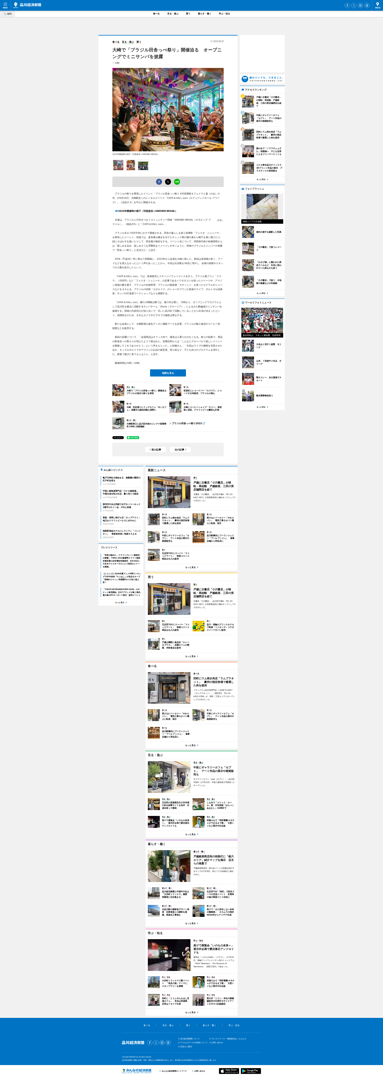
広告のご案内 (186, 1046)
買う (188, 13)
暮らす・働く (204, 13)
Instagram (360, 5)
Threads (367, 5)
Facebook (347, 5)
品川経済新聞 (27, 5)
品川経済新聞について (190, 1038)
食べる (156, 13)
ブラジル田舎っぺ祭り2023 (187, 423)
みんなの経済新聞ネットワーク (136, 1071)
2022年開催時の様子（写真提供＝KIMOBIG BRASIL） (147, 210)
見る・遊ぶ (172, 13)
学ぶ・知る (224, 13)
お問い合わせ (217, 1042)
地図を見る (168, 372)
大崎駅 (117, 63)
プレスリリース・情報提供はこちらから (228, 1038)
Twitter (353, 5)
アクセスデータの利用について (194, 1042)
